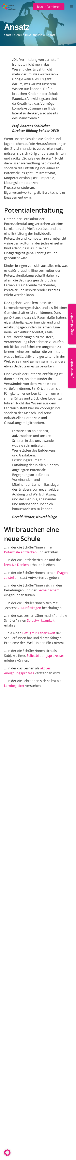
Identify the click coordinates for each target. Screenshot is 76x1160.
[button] (72, 7)
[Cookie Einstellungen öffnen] (7, 1154)
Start (7, 35)
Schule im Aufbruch (28, 35)
